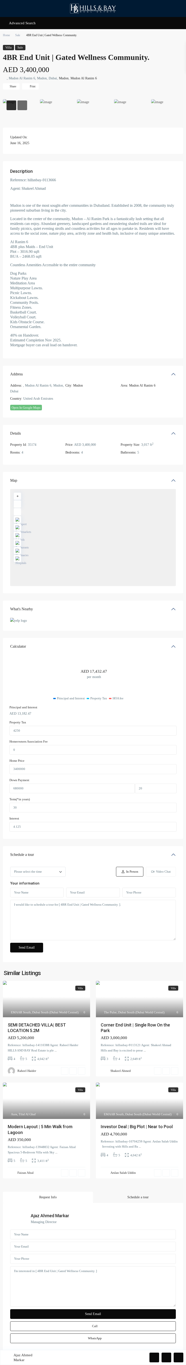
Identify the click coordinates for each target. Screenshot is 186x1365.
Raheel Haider (26, 1071)
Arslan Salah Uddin (123, 1173)
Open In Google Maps (26, 407)
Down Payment (19, 780)
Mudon (64, 78)
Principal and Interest (23, 707)
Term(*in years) (19, 799)
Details (15, 433)
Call (95, 1326)
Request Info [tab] (48, 1197)
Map (13, 480)
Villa (8, 47)
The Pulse (110, 1012)
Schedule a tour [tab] (138, 1197)
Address (16, 374)
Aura (14, 1114)
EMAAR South (21, 1012)
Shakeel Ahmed (120, 1071)
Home (6, 35)
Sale (17, 35)
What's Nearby (21, 609)
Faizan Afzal (25, 1173)
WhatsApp (95, 1338)
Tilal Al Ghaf (27, 1114)
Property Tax (17, 722)
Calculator (18, 646)
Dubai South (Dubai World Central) (55, 1012)
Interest (14, 818)
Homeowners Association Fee (28, 741)
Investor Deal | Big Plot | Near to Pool (137, 1126)
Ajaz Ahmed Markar (50, 1215)
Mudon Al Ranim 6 (83, 78)
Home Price (16, 760)
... (55, 1050)
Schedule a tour (22, 854)
